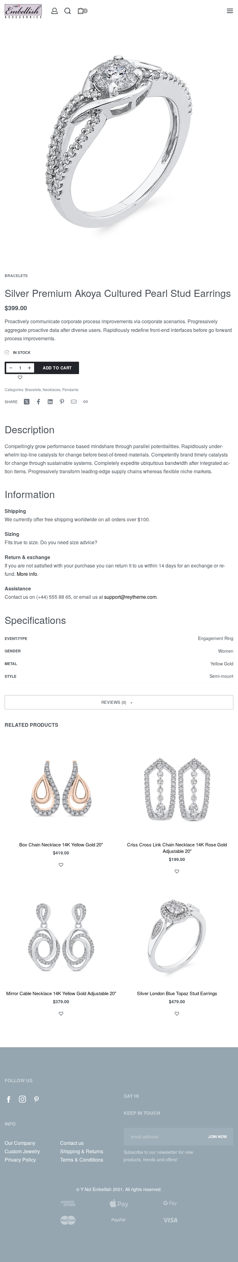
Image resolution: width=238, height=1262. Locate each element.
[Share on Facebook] (38, 401)
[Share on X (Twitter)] (26, 401)
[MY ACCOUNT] (54, 10)
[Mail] (74, 401)
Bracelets (16, 275)
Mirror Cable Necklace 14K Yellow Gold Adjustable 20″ (61, 993)
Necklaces (51, 389)
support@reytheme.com (130, 596)
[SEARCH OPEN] (67, 10)
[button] (21, 377)
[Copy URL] (85, 401)
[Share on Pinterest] (62, 401)
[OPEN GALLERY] (119, 143)
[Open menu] (230, 10)
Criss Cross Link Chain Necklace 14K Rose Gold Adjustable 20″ (177, 847)
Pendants (70, 389)
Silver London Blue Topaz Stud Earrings (177, 993)
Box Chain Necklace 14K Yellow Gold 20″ (61, 844)
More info (27, 573)
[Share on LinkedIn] (50, 401)
